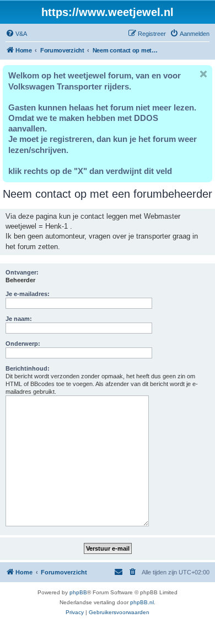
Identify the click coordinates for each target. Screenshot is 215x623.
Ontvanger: (22, 272)
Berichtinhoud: (28, 368)
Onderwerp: (23, 343)
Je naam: (19, 318)
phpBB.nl (142, 602)
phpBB (78, 592)
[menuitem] (16, 33)
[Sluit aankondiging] (203, 74)
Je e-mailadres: (28, 294)
